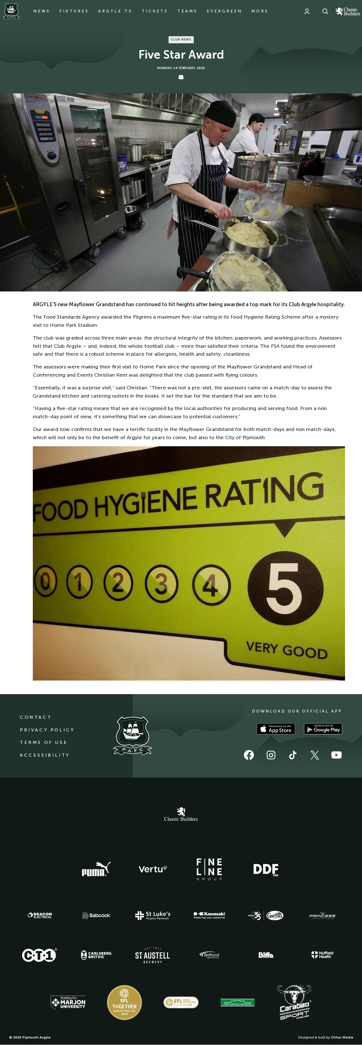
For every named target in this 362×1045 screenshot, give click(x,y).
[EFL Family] (181, 1002)
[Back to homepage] (11, 11)
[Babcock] (96, 915)
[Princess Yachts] (322, 915)
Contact (36, 717)
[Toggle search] (325, 11)
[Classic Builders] (181, 815)
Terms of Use (44, 742)
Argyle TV (115, 11)
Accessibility (45, 755)
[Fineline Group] (209, 869)
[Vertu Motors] (152, 869)
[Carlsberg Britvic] (96, 955)
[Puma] (96, 869)
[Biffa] (265, 955)
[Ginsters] (265, 915)
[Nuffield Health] (322, 954)
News (41, 11)
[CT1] (39, 955)
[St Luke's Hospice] (152, 915)
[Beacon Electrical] (39, 915)
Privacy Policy (47, 730)
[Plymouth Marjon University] (67, 1002)
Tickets (155, 11)
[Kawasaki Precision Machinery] (209, 915)
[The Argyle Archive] (237, 1002)
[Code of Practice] (124, 1002)
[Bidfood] (209, 955)
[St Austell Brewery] (152, 955)
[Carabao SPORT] (294, 1002)
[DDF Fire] (265, 869)
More (260, 11)
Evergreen (224, 11)
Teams (187, 11)
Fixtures (74, 11)
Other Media (342, 1037)
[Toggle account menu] (307, 11)
